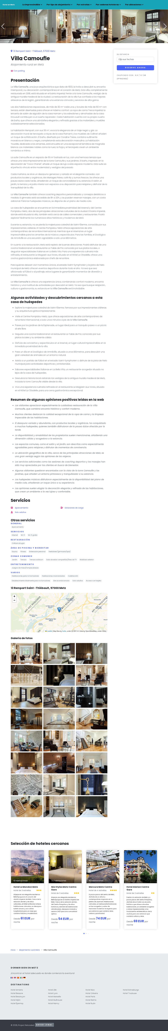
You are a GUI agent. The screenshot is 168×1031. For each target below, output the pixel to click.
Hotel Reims (91, 1000)
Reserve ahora (135, 67)
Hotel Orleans (92, 993)
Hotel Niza (90, 990)
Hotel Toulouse (130, 993)
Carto (64, 631)
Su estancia (123, 54)
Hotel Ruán (90, 1003)
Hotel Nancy (53, 1003)
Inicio (13, 950)
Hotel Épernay (17, 1003)
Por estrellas (83, 4)
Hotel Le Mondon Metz (26, 886)
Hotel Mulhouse (55, 1000)
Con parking (19, 71)
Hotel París (90, 996)
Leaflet (49, 631)
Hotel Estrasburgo (131, 990)
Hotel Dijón (15, 1000)
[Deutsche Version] (24, 979)
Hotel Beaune (17, 993)
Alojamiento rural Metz (29, 950)
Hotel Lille (52, 990)
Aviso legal (44, 1025)
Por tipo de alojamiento (58, 4)
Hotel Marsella (54, 996)
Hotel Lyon (53, 993)
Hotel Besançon (18, 996)
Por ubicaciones (133, 4)
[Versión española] (18, 979)
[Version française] (12, 979)
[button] (84, 41)
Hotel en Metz (9, 5)
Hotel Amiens (17, 990)
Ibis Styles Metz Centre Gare (63, 888)
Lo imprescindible (31, 4)
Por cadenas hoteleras (107, 4)
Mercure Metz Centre (100, 886)
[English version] (15, 979)
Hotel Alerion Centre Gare (138, 888)
